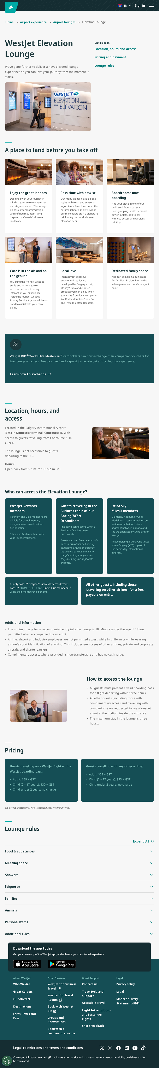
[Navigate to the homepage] (12, 7)
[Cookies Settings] (7, 1061)
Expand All (141, 841)
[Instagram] (110, 1047)
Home (9, 22)
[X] (101, 1047)
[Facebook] (118, 1047)
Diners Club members (55, 588)
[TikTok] (143, 1047)
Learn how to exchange (28, 374)
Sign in (140, 5)
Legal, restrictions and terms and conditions (48, 1047)
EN (125, 5)
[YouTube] (134, 1047)
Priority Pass (17, 584)
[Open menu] (151, 5)
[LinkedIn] (126, 1047)
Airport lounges (64, 22)
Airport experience (33, 22)
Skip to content (3, 8)
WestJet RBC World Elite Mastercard (36, 356)
